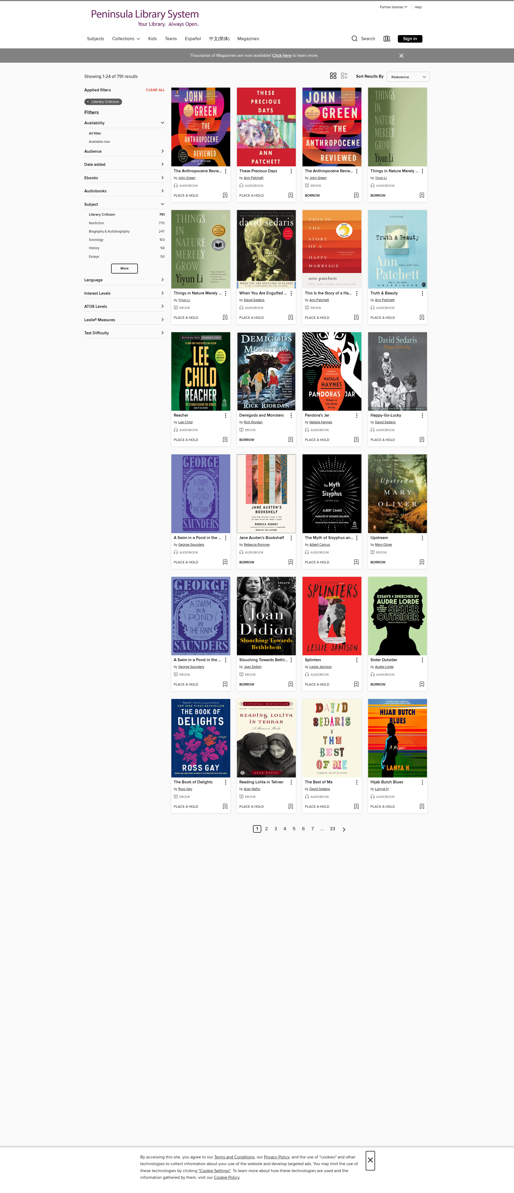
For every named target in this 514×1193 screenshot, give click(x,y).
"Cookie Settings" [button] (214, 1170)
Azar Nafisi (252, 789)
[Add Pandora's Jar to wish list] (356, 440)
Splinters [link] (313, 660)
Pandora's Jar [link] (317, 415)
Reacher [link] (181, 415)
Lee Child (185, 422)
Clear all (155, 90)
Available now (99, 142)
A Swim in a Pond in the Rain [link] (198, 538)
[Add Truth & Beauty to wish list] (421, 318)
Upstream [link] (379, 538)
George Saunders (191, 545)
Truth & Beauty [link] (384, 293)
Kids (152, 39)
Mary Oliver (383, 545)
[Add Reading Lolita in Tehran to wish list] (290, 806)
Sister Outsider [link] (384, 660)
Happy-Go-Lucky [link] (386, 415)
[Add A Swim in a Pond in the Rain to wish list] (225, 562)
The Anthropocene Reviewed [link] (198, 171)
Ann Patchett (253, 178)
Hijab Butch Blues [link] (387, 782)
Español (193, 39)
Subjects (95, 39)
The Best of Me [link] (318, 782)
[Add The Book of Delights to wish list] (225, 806)
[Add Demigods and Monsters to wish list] (290, 440)
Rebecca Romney (257, 545)
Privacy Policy (276, 1157)
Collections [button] (124, 39)
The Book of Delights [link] (193, 782)
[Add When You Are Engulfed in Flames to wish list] (290, 318)
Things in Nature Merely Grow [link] (395, 171)
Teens (171, 39)
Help (418, 7)
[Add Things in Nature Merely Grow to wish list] (421, 195)
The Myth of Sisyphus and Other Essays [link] (329, 538)
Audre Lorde (384, 667)
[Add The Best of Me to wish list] (356, 806)
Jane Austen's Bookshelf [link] (261, 538)
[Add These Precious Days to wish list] (290, 195)
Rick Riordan (253, 422)
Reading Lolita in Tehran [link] (261, 782)
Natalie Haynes (320, 422)
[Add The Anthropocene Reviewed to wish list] (225, 195)
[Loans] (387, 40)
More (124, 268)
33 (332, 829)
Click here (282, 55)
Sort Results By (370, 76)
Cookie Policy (226, 1177)
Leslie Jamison (320, 667)
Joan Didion (253, 667)
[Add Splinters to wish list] (356, 684)
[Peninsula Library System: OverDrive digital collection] (145, 18)
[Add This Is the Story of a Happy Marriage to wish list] (356, 318)
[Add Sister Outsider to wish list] (421, 684)
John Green (186, 178)
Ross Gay (185, 789)
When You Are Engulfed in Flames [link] (263, 293)
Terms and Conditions (234, 1157)
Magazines (248, 39)
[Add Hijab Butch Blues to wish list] (421, 806)
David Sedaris (254, 300)
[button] (394, 7)
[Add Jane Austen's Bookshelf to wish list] (290, 562)
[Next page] (344, 829)
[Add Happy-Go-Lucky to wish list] (421, 440)
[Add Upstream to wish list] (421, 562)
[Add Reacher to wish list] (225, 440)
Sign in (410, 39)
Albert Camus (319, 545)
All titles (95, 133)
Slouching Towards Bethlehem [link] (263, 660)
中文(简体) (219, 39)
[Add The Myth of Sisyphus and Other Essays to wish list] (356, 562)
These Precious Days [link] (258, 171)
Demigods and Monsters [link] (261, 415)
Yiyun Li (381, 178)
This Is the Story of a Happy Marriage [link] (329, 293)
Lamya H (381, 789)
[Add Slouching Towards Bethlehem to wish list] (290, 684)
